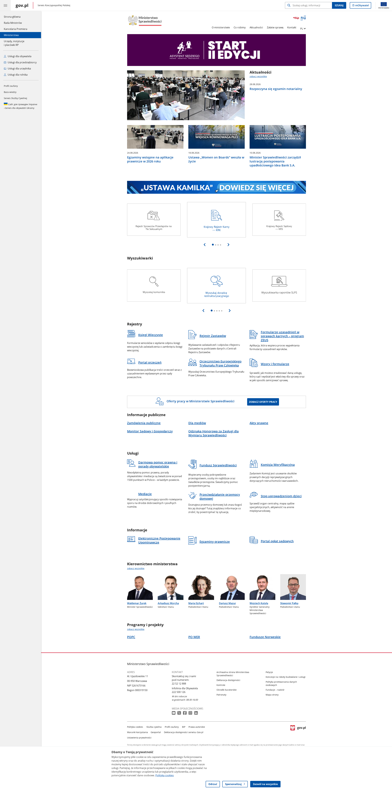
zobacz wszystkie (258, 76)
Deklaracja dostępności (228, 680)
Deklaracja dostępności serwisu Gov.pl (183, 732)
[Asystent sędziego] (216, 50)
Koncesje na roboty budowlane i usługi (285, 676)
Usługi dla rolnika (17, 74)
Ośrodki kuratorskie (227, 689)
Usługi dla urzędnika (19, 68)
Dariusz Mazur (227, 603)
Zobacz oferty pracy (263, 402)
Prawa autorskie (196, 726)
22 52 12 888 (179, 683)
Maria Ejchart (196, 603)
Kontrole (221, 685)
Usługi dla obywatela (19, 56)
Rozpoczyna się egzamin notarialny (276, 89)
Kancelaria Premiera (15, 29)
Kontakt (291, 27)
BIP (183, 726)
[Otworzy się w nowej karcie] (174, 713)
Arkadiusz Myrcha (168, 603)
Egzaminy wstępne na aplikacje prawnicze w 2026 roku (150, 159)
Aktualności (256, 27)
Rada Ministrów (13, 23)
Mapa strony (272, 694)
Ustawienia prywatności (139, 737)
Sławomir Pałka (289, 603)
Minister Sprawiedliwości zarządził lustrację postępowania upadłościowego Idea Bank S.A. (275, 161)
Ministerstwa (11, 35)
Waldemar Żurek (136, 603)
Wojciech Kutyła (259, 603)
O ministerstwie (221, 27)
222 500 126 (178, 692)
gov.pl (301, 731)
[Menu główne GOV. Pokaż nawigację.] (5, 5)
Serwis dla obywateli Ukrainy (20, 106)
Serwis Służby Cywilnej (15, 98)
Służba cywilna (154, 726)
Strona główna (15, 16)
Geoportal (156, 732)
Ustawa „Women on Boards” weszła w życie (216, 159)
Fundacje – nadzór (275, 689)
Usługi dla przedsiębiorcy (22, 62)
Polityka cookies (135, 726)
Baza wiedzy (10, 92)
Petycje (269, 672)
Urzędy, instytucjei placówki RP (14, 43)
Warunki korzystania (137, 732)
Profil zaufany (11, 85)
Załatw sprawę (275, 27)
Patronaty (221, 694)
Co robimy (240, 27)
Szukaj (339, 5)
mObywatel (362, 6)
